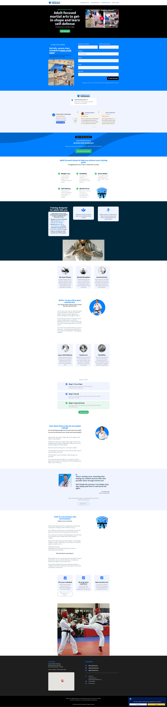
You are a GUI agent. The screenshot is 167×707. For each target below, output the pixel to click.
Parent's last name (104, 44)
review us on (60, 122)
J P (79, 112)
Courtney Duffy (104, 112)
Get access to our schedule (64, 594)
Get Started (65, 31)
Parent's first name (83, 44)
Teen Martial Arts (95, 2)
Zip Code (80, 71)
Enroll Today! (115, 2)
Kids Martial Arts (85, 2)
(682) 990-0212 (83, 503)
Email (79, 64)
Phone (80, 57)
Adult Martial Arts (106, 2)
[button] (62, 680)
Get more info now (83, 151)
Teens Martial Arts (94, 668)
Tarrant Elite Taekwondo (63, 114)
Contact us (91, 676)
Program (80, 51)
